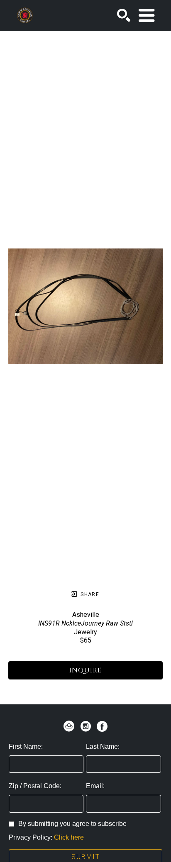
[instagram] (85, 726)
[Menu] (146, 15)
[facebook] (102, 726)
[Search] (123, 15)
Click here (69, 837)
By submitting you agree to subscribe (72, 823)
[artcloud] (69, 726)
